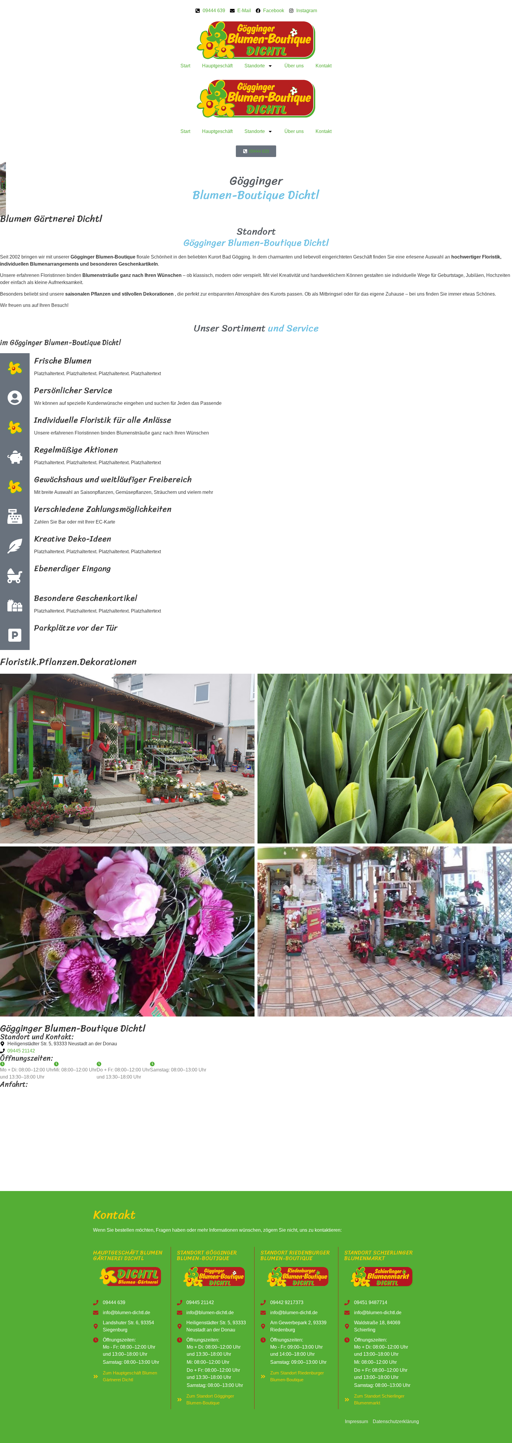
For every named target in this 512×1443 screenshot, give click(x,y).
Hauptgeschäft (217, 65)
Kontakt (324, 65)
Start (185, 65)
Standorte (254, 65)
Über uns (294, 65)
